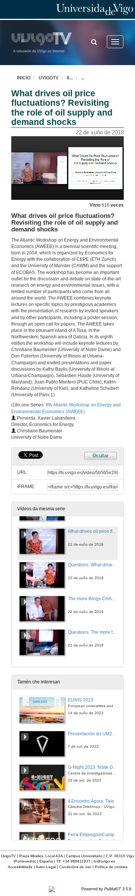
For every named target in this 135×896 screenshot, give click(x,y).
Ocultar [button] (100, 455)
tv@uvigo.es (104, 861)
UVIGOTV (48, 78)
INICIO (23, 78)
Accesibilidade (20, 867)
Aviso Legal (46, 867)
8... (70, 78)
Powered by (106, 889)
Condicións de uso (75, 867)
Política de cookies (111, 867)
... (82, 78)
